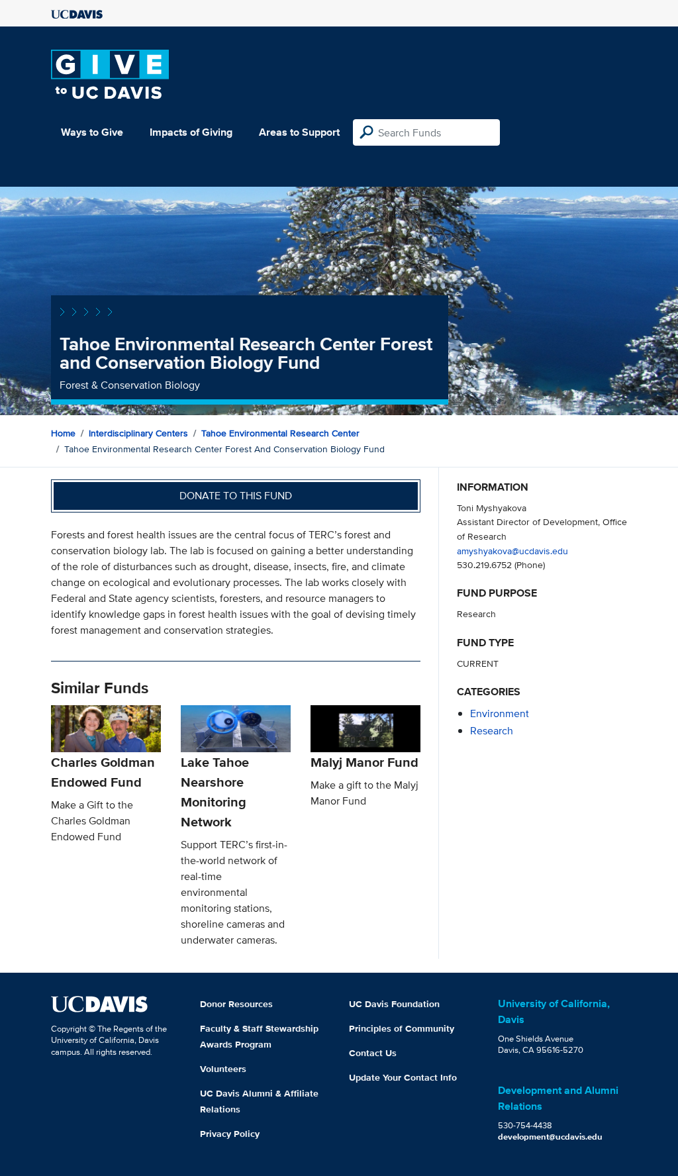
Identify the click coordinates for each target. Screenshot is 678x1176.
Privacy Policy (230, 1133)
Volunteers (223, 1068)
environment (499, 713)
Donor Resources (236, 1003)
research (491, 730)
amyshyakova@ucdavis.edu (512, 551)
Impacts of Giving (191, 132)
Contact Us (373, 1052)
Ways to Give (92, 132)
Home (63, 433)
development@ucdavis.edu (550, 1136)
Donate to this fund (235, 495)
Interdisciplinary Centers (138, 433)
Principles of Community (401, 1028)
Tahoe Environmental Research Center (280, 433)
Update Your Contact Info (403, 1077)
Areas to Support (299, 132)
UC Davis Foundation (394, 1003)
